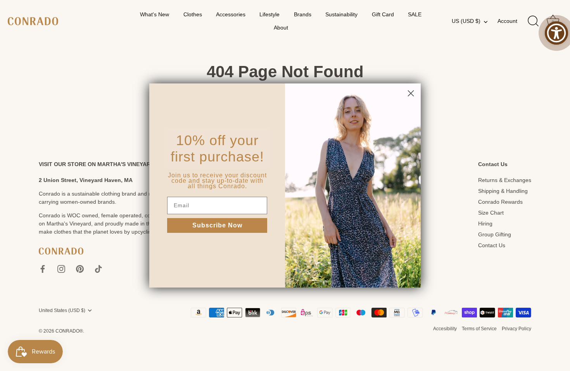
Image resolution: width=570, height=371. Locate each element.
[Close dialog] (411, 93)
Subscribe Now (217, 225)
